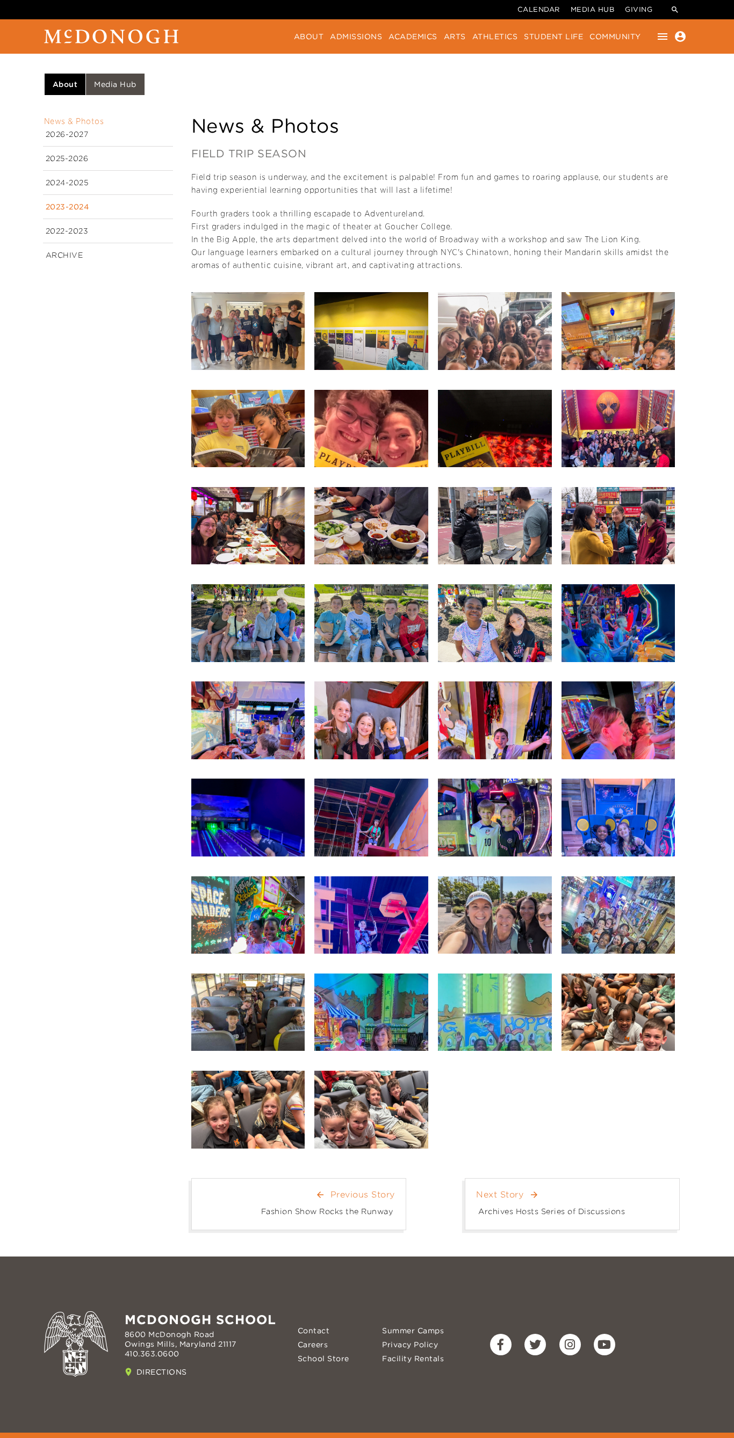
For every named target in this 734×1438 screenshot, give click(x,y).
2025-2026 (67, 158)
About (309, 36)
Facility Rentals (413, 1358)
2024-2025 (67, 182)
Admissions (356, 36)
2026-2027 (67, 134)
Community (615, 36)
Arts (455, 36)
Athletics (495, 36)
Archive (64, 255)
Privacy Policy (410, 1344)
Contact (314, 1330)
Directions (161, 1372)
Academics (412, 36)
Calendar (538, 9)
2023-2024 (67, 206)
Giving (638, 9)
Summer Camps (413, 1330)
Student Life (553, 36)
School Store (323, 1358)
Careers (313, 1344)
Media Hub (593, 9)
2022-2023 (67, 231)
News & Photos (74, 121)
